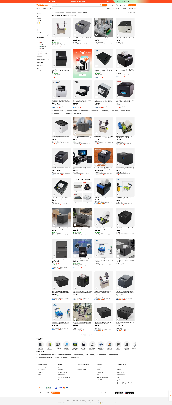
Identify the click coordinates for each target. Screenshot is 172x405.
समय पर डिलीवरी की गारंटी (62, 372)
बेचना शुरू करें (119, 369)
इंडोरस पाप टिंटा (65, 357)
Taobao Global (91, 398)
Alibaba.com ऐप (99, 392)
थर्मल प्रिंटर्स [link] (85, 12)
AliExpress (67, 398)
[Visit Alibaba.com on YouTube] (128, 383)
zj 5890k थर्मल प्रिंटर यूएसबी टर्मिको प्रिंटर (64, 354)
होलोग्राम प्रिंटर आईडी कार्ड (113, 354)
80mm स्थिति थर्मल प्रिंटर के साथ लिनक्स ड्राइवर (46, 354)
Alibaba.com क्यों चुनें (42, 367)
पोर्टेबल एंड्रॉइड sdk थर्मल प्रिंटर (72, 110)
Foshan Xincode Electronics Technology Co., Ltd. (103, 173)
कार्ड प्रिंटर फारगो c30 (57, 113)
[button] (100, 5)
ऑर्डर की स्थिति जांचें (120, 372)
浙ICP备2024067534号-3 (120, 403)
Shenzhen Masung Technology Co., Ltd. (102, 105)
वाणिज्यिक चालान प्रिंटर (84, 110)
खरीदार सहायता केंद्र (100, 367)
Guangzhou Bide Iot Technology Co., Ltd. (60, 142)
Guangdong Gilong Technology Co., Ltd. (81, 143)
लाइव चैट (98, 369)
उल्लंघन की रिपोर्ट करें (100, 379)
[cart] (117, 5)
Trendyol (100, 398)
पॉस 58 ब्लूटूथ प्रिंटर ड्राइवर (79, 354)
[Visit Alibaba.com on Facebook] (117, 383)
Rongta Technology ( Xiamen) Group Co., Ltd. (125, 74)
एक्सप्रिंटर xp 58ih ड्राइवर (126, 110)
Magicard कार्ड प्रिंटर (90, 354)
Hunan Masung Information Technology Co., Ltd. (103, 43)
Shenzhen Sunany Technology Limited (60, 75)
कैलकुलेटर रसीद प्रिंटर (95, 110)
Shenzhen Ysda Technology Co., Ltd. (80, 105)
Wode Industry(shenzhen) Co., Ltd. (123, 173)
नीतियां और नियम (60, 379)
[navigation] (43, 174)
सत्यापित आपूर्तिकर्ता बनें (120, 374)
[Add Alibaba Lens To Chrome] (55, 393)
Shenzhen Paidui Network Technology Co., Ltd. (125, 43)
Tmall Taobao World (79, 398)
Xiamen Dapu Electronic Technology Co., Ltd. (103, 142)
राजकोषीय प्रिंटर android (75, 357)
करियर (39, 374)
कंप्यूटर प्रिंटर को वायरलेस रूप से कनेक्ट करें (45, 357)
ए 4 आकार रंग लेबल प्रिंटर (102, 354)
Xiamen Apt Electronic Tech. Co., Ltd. (59, 44)
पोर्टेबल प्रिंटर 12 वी (105, 110)
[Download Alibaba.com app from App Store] (119, 393)
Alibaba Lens (44, 392)
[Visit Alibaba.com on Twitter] (123, 383)
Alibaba (52, 12)
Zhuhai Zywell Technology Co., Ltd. (59, 105)
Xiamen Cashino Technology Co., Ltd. (123, 143)
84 (101, 335)
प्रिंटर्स (79, 12)
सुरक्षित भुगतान (60, 367)
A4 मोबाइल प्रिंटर (67, 113)
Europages (105, 398)
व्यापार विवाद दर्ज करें (100, 372)
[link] (170, 392)
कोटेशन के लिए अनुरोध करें (82, 369)
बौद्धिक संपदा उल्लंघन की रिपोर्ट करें (102, 377)
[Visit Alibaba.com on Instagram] (125, 383)
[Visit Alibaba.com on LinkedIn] (120, 383)
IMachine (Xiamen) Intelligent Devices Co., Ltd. (82, 173)
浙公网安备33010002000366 (108, 403)
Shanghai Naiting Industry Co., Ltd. (80, 43)
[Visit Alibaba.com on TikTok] (131, 383)
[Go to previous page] (82, 335)
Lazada (86, 398)
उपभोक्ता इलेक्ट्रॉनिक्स (60, 12)
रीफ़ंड (98, 374)
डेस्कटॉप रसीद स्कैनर (115, 110)
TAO (96, 398)
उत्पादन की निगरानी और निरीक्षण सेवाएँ (64, 377)
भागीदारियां (118, 377)
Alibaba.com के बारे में (42, 364)
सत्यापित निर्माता (80, 367)
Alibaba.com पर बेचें (120, 367)
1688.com (72, 398)
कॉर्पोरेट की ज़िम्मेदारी (41, 372)
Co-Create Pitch (41, 369)
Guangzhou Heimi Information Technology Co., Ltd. (61, 173)
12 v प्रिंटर (57, 357)
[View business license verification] (98, 403)
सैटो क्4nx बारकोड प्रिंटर (77, 113)
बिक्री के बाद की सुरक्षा (61, 374)
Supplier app (91, 392)
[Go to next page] (104, 335)
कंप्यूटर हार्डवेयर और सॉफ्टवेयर (71, 12)
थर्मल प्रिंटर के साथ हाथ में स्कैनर (58, 110)
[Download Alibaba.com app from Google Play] (129, 393)
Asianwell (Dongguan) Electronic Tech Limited (125, 105)
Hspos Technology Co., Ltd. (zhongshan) (102, 75)
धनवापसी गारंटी (60, 369)
